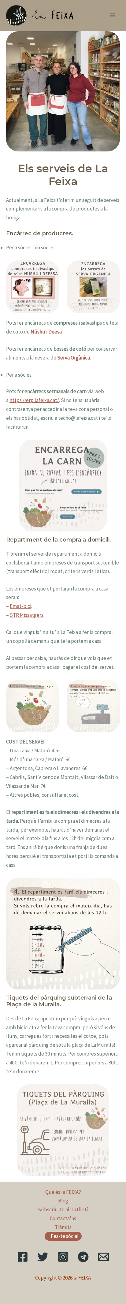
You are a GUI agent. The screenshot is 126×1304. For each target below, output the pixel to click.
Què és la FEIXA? (63, 1192)
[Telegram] (83, 1256)
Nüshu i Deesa (46, 331)
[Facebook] (22, 1256)
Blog (63, 1200)
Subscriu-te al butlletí (63, 1209)
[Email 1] (103, 1256)
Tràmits (63, 1227)
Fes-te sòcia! (65, 1236)
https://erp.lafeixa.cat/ (34, 400)
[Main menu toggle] (113, 16)
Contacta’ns (63, 1218)
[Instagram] (63, 1256)
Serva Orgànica (73, 357)
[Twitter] (42, 1256)
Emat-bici (20, 606)
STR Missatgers (26, 615)
